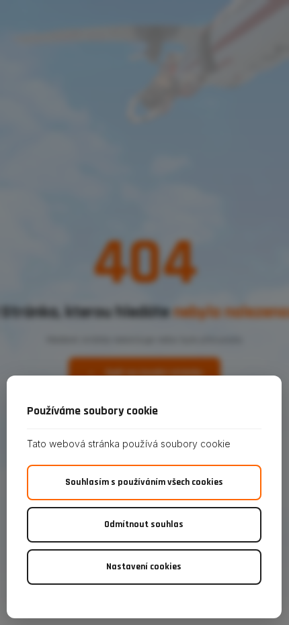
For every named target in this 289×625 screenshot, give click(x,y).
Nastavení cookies (143, 567)
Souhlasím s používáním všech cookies (144, 482)
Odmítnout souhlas (143, 524)
